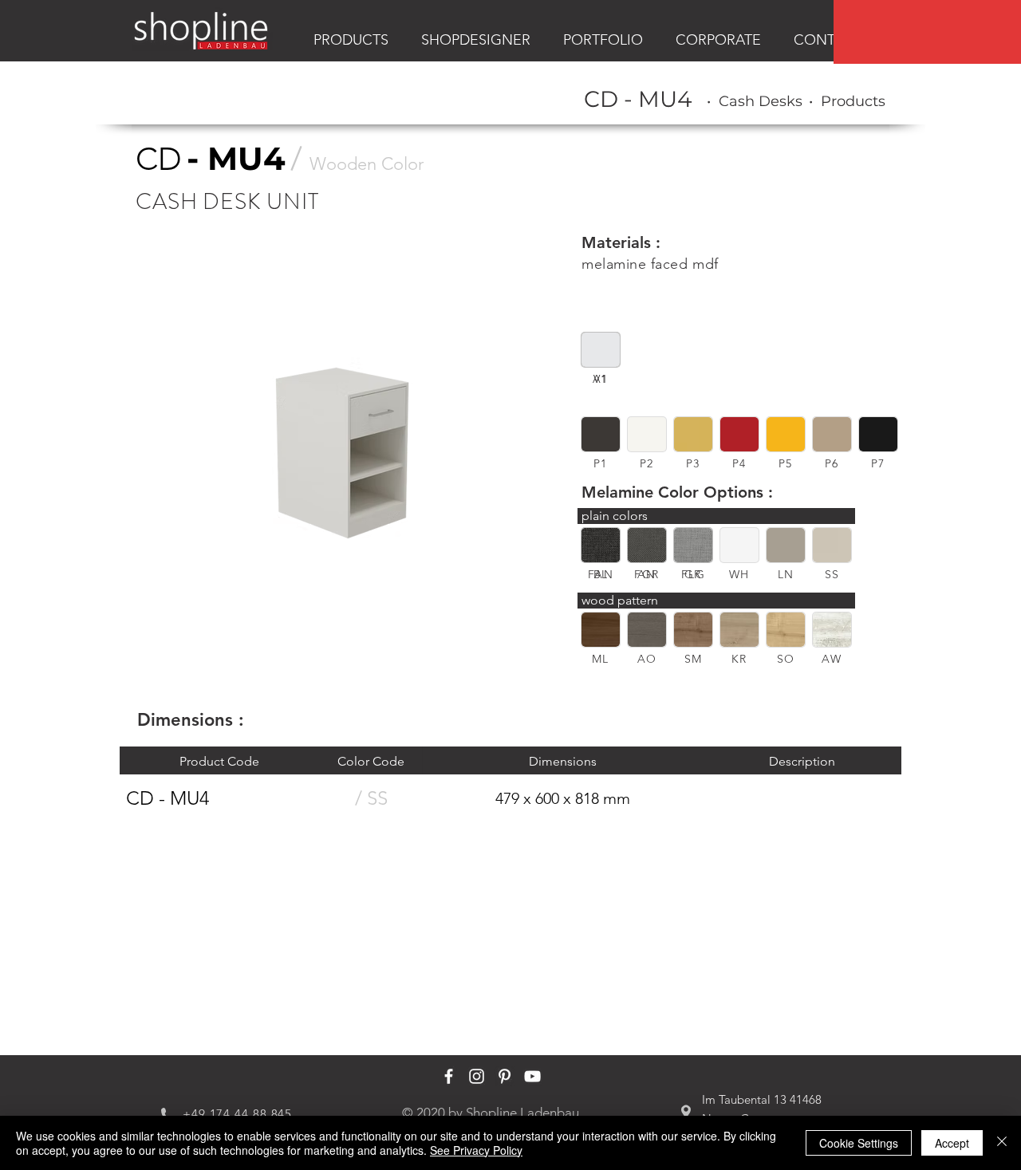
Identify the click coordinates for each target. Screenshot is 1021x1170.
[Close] (1001, 1143)
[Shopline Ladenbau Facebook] (449, 1076)
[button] (601, 434)
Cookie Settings (858, 1143)
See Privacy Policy (476, 1150)
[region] (927, 32)
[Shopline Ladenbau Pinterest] (504, 1076)
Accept (952, 1143)
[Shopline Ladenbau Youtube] (532, 1076)
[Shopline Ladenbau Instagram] (477, 1076)
